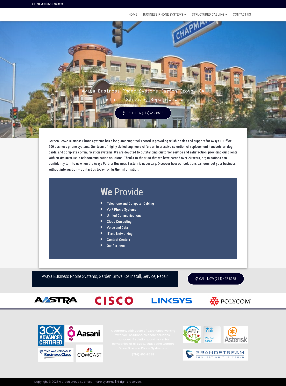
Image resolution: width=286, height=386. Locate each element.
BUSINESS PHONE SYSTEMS (163, 14)
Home (132, 14)
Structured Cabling (208, 14)
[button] (143, 113)
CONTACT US (242, 14)
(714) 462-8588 (55, 4)
